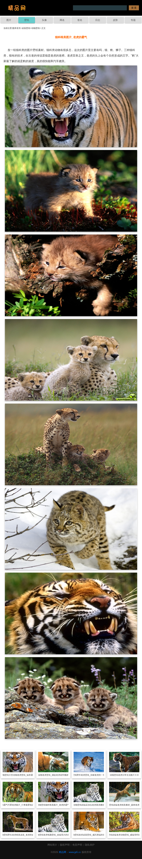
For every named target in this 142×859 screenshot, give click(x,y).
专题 (133, 20)
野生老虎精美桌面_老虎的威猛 (22, 835)
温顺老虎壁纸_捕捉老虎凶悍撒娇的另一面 (57, 775)
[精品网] (16, 8)
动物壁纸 (35, 28)
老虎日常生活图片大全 (128, 775)
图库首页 (16, 28)
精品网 (62, 852)
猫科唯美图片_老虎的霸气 (57, 805)
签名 (79, 20)
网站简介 (52, 844)
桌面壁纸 (26, 28)
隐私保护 (90, 844)
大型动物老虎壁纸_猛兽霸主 (22, 775)
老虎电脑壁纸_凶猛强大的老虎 (57, 835)
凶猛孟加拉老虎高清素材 (93, 805)
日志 (97, 20)
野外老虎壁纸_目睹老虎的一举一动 (93, 775)
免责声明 (77, 844)
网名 (62, 20)
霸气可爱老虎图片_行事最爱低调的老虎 (22, 805)
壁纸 (26, 20)
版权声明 (65, 844)
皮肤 (115, 20)
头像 (44, 20)
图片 (8, 20)
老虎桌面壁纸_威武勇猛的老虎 (93, 835)
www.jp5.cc (75, 852)
